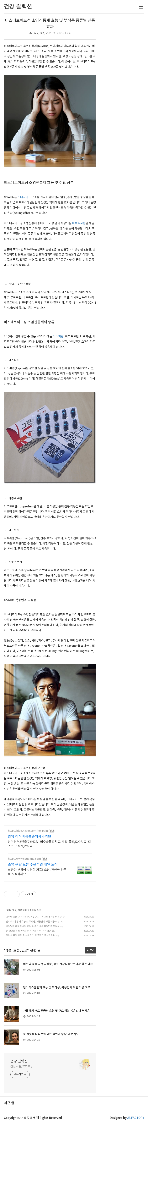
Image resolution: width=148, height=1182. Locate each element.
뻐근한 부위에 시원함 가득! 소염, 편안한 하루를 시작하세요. (37, 872)
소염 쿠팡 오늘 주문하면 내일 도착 (33, 865)
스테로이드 (24, 197)
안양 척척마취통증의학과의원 (29, 837)
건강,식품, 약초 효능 (21, 1066)
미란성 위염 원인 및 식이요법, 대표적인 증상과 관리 (30, 935)
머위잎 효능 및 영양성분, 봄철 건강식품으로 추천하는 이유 (34, 917)
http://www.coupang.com (24, 858)
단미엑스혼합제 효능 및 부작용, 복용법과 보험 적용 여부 (33, 921)
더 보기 (90, 950)
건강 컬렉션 (19, 1061)
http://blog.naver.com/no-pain (28, 830)
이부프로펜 (79, 223)
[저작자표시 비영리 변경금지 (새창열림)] (41, 894)
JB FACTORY (135, 1118)
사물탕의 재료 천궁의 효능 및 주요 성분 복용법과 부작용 (32, 926)
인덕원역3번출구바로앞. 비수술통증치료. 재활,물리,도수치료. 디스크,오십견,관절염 (49, 844)
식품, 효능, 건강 (42, 33)
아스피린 (58, 336)
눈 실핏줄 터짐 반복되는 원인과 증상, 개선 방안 (28, 931)
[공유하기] (15, 894)
